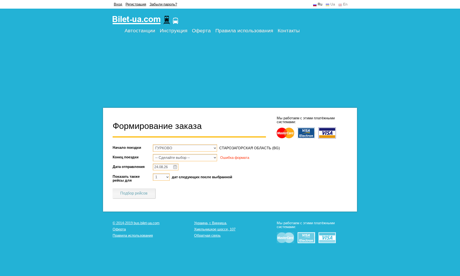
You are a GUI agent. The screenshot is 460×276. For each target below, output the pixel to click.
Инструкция (173, 30)
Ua (332, 4)
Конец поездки (125, 157)
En (345, 4)
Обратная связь (207, 235)
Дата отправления (129, 167)
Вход (118, 4)
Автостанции (140, 30)
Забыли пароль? (163, 4)
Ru (320, 4)
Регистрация (136, 4)
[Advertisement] (230, 74)
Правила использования (244, 30)
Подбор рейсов (134, 193)
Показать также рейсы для (126, 178)
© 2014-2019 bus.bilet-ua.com (136, 223)
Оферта (201, 30)
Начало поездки (127, 148)
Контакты (289, 30)
